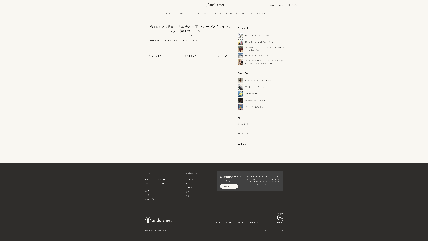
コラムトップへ (189, 56)
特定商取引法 (148, 231)
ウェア (147, 191)
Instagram (264, 194)
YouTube (280, 194)
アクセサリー (162, 184)
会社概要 (219, 222)
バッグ (147, 195)
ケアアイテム (162, 179)
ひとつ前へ (156, 56)
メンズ (147, 179)
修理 (187, 196)
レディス (148, 184)
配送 (187, 184)
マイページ (190, 179)
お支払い (189, 188)
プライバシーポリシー (161, 231)
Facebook (273, 194)
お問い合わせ (254, 222)
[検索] (289, 5)
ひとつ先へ (223, 56)
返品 (187, 192)
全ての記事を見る (244, 124)
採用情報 (229, 222)
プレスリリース (241, 222)
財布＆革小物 (149, 199)
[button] (168, 13)
